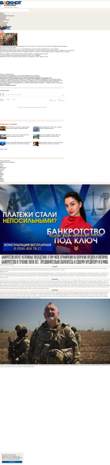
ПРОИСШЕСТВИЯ (4, 20)
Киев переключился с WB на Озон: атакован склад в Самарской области (76, 275)
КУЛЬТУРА (2, 14)
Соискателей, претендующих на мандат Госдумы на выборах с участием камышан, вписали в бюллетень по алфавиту (36, 286)
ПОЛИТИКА (3, 18)
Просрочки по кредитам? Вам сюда (7, 264)
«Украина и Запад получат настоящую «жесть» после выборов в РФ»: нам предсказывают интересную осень (81, 296)
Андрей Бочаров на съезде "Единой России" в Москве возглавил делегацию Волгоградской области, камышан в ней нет (26, 268)
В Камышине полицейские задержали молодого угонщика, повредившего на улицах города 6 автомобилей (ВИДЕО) (55, 293)
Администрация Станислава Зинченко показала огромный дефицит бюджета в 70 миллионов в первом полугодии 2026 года (78, 365)
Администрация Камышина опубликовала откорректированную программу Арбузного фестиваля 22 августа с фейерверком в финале (80, 283)
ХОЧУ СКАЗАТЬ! (4, 22)
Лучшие (8, 99)
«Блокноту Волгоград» (56, 82)
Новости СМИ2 (3, 149)
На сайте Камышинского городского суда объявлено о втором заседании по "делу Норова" (26, 274)
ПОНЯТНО (12, 462)
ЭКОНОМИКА (3, 24)
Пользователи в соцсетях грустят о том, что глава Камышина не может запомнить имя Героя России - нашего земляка (29, 49)
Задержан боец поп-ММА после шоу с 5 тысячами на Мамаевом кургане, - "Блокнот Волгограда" (40, 275)
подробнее (12, 162)
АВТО (8, 28)
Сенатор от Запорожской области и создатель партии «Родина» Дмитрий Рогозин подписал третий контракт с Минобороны (26, 365)
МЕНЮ (1, 13)
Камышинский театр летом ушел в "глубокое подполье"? (19, 293)
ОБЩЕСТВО (3, 17)
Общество (2, 74)
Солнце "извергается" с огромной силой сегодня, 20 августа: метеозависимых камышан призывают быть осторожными (52, 294)
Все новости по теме (5, 47)
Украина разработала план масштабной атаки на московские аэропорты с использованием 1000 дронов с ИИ (67, 274)
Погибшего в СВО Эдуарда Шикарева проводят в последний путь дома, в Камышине (59, 285)
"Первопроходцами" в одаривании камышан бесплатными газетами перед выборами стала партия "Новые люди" (35, 296)
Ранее (14, 99)
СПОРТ (2, 21)
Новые (2, 99)
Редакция (2, 32)
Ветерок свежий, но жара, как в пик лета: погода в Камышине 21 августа (35, 288)
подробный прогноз (4, 162)
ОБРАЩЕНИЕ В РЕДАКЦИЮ (7, 15)
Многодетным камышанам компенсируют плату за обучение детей (38, 283)
